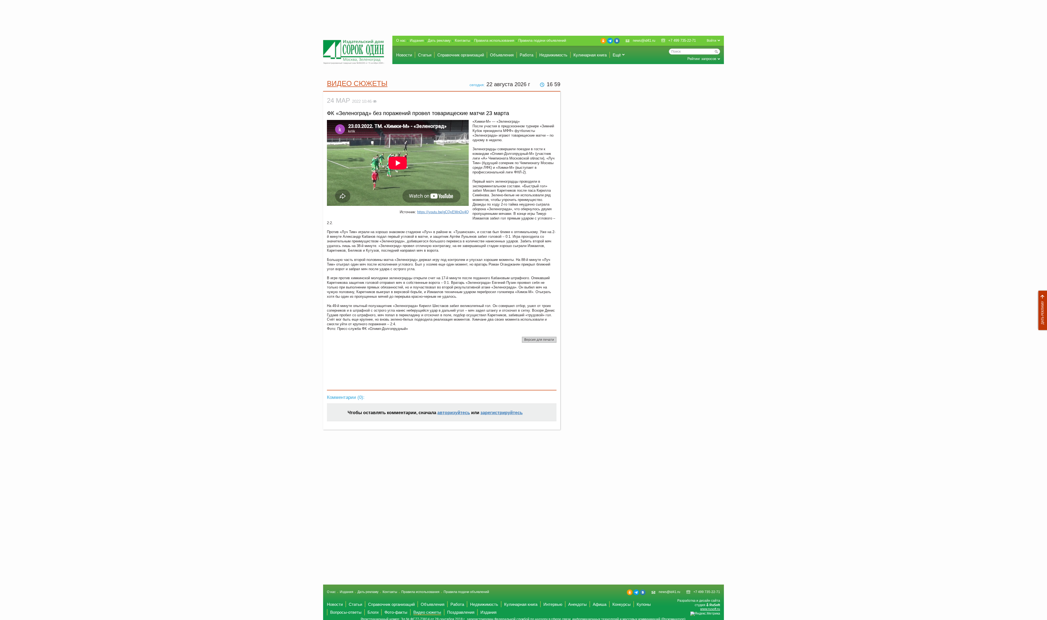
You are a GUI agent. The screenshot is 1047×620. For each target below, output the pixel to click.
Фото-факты (395, 612)
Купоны (644, 604)
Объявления (502, 55)
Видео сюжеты (357, 83)
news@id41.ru (644, 40)
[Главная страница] (353, 52)
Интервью (552, 604)
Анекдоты (577, 604)
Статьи (424, 55)
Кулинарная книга (590, 55)
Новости (404, 55)
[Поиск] (716, 51)
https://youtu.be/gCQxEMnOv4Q (443, 212)
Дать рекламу (1041, 310)
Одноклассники (603, 41)
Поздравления (460, 612)
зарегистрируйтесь (501, 412)
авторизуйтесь (453, 412)
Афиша (599, 604)
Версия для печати (539, 340)
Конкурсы (621, 604)
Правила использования (494, 40)
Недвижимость (553, 55)
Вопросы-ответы (346, 612)
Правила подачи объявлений (542, 40)
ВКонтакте (617, 41)
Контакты (462, 40)
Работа (526, 55)
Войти (711, 41)
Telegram (610, 41)
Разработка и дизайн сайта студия (698, 605)
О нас (401, 40)
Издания (417, 40)
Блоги (373, 612)
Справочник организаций (460, 55)
